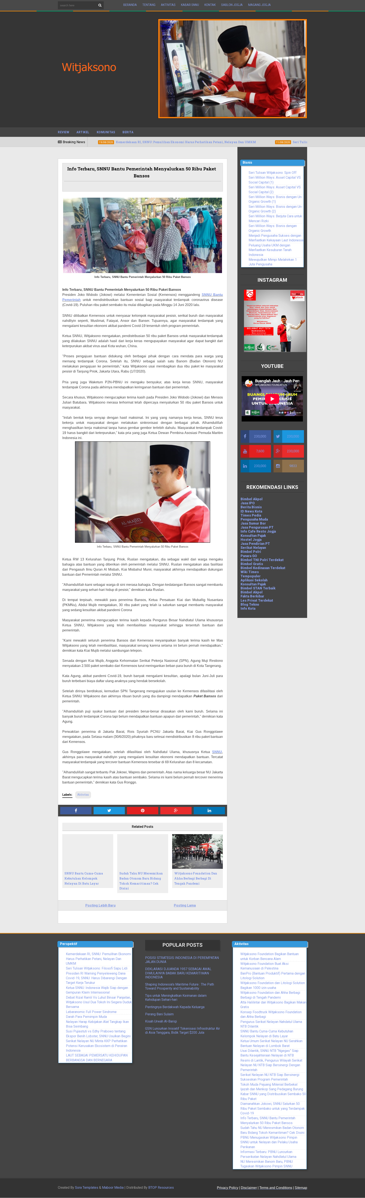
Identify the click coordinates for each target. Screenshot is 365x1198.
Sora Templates (86, 1188)
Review (63, 132)
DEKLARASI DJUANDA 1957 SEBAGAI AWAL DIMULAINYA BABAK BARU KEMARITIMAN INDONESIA (178, 973)
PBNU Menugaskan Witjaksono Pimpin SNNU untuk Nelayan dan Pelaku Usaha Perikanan (269, 1142)
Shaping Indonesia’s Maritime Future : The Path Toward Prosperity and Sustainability (179, 986)
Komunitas (106, 132)
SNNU (217, 752)
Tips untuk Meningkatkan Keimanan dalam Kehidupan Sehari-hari (176, 998)
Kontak (210, 5)
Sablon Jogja (232, 5)
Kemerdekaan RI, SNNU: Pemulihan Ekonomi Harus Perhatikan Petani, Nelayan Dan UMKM (98, 958)
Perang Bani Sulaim (159, 1014)
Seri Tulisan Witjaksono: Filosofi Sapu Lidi (96, 968)
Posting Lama (185, 905)
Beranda (130, 5)
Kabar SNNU (190, 5)
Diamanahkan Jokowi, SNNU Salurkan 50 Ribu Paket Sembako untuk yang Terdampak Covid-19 (272, 1108)
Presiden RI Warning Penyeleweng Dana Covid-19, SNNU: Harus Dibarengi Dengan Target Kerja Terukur (96, 978)
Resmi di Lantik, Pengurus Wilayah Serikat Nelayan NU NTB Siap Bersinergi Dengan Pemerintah (271, 1065)
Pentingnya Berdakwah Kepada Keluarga (174, 1007)
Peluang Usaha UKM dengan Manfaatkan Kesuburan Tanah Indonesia (270, 250)
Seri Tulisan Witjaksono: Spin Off (273, 173)
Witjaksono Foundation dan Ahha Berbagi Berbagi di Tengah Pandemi (195, 878)
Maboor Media (113, 1188)
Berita (128, 132)
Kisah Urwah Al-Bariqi (161, 1021)
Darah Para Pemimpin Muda (86, 1017)
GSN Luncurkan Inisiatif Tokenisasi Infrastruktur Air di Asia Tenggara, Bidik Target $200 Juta (182, 1031)
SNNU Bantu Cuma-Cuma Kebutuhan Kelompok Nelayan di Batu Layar (83, 878)
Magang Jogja (259, 5)
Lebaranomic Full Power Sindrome (91, 1012)
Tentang (148, 5)
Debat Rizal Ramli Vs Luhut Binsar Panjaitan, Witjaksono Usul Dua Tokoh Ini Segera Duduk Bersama (99, 1002)
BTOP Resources (161, 1188)
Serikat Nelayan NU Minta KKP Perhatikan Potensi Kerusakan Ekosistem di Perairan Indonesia (96, 1045)
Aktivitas (168, 5)
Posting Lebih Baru (100, 905)
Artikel (82, 132)
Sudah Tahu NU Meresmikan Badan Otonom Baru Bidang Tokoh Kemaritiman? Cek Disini (141, 880)
